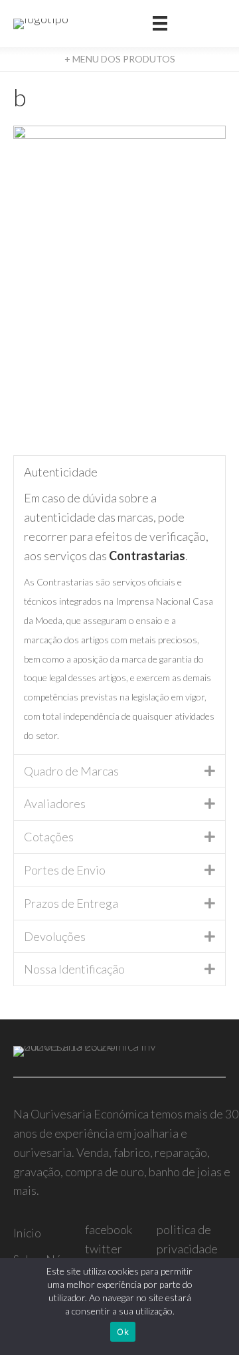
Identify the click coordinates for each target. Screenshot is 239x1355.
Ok (123, 1331)
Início (27, 1232)
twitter (103, 1248)
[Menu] (160, 23)
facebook (108, 1229)
